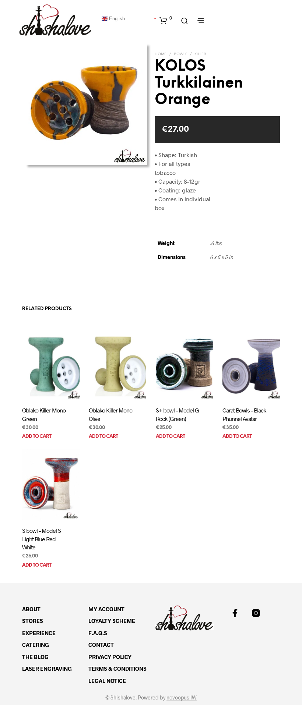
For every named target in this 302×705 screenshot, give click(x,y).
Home (160, 54)
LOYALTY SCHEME (111, 620)
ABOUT (31, 609)
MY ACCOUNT (106, 609)
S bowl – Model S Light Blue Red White (41, 538)
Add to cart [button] (36, 436)
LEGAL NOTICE (107, 680)
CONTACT (101, 644)
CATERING (35, 644)
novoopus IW (181, 698)
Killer (200, 54)
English (116, 18)
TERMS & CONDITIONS (117, 668)
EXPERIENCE (39, 633)
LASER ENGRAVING (47, 668)
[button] (165, 20)
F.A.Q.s (97, 633)
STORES (32, 620)
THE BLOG (35, 656)
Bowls (180, 54)
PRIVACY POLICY (109, 656)
